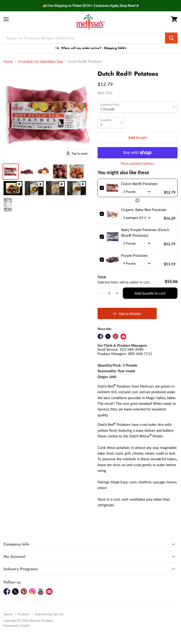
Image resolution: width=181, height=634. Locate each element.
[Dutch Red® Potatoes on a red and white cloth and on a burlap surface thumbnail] (60, 171)
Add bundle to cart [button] (150, 293)
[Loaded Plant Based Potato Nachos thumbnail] (13, 188)
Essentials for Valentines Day (40, 61)
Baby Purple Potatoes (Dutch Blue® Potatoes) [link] (145, 232)
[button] (101, 293)
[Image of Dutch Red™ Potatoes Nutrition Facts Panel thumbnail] (7, 204)
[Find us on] (123, 336)
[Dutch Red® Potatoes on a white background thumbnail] (43, 171)
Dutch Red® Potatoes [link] (139, 183)
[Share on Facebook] (100, 336)
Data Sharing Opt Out (49, 614)
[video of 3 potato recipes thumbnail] (55, 188)
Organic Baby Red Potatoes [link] (143, 209)
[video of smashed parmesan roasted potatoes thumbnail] (76, 188)
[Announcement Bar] (90, 5)
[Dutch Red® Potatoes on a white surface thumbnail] (10, 171)
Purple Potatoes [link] (134, 255)
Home (8, 61)
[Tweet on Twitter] (108, 336)
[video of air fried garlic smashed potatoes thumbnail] (34, 188)
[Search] (171, 38)
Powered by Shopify (17, 625)
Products (24, 614)
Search (8, 614)
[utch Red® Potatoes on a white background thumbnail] (27, 171)
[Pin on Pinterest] (115, 336)
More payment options (137, 163)
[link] (112, 188)
